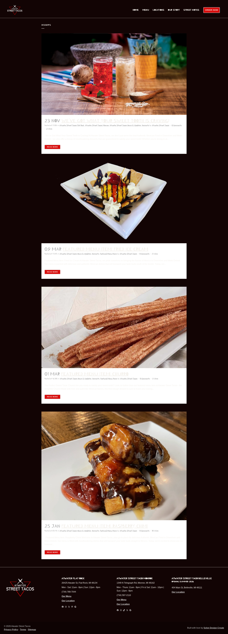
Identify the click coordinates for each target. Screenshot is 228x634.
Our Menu (66, 596)
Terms (23, 629)
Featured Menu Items (108, 254)
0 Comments (177, 125)
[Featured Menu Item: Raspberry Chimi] (114, 466)
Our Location (68, 601)
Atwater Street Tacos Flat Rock (72, 125)
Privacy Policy (11, 629)
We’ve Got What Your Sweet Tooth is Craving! (115, 121)
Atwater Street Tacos (160, 125)
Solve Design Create (214, 628)
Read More (52, 147)
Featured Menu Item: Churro (95, 374)
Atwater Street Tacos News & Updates (125, 125)
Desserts (145, 125)
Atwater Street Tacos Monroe (97, 125)
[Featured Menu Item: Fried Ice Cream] (114, 202)
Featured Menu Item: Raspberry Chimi (104, 526)
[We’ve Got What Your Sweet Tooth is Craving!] (114, 74)
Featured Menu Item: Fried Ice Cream (105, 249)
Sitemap (32, 629)
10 (155, 531)
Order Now (211, 10)
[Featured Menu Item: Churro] (114, 327)
